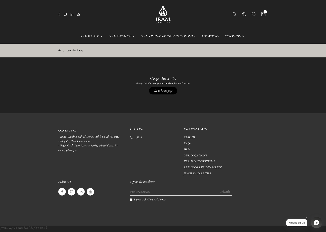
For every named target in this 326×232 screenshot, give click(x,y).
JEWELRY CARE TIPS (197, 173)
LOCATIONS (210, 36)
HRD (187, 149)
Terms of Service (156, 199)
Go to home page (163, 91)
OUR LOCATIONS (195, 155)
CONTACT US (234, 36)
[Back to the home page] (59, 50)
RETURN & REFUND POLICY (202, 167)
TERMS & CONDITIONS (199, 161)
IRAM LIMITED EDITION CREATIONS (167, 36)
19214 (138, 137)
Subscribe (225, 191)
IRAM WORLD (89, 36)
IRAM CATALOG (120, 36)
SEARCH (189, 137)
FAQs (187, 143)
